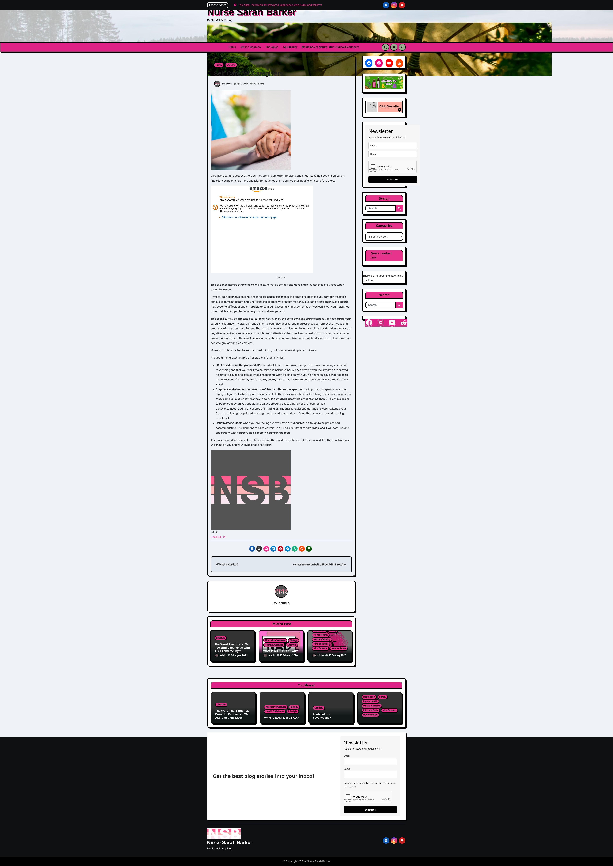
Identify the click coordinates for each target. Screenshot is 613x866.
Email (347, 755)
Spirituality (290, 47)
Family (219, 65)
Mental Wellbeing (322, 639)
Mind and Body (321, 643)
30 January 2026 (337, 655)
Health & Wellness (274, 644)
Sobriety (318, 707)
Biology (293, 640)
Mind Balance (320, 648)
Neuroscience (339, 648)
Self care (259, 83)
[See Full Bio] (227, 537)
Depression (319, 630)
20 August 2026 (239, 655)
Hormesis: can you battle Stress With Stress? (318, 564)
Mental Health (321, 635)
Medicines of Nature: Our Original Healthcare (330, 47)
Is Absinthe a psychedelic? (322, 716)
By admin (227, 83)
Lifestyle (231, 65)
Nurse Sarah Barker (251, 12)
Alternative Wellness (275, 640)
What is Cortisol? (228, 564)
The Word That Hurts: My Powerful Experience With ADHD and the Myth (232, 648)
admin (284, 603)
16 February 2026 (289, 655)
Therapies (271, 47)
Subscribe (392, 179)
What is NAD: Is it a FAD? (280, 651)
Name (347, 768)
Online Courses (251, 47)
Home (232, 47)
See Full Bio (218, 537)
